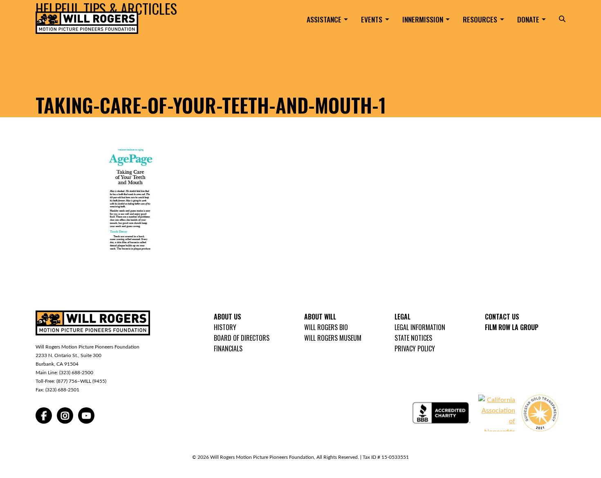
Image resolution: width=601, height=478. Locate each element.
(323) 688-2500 (76, 372)
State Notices (413, 338)
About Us (227, 317)
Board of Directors (241, 338)
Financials (228, 348)
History (225, 327)
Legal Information (420, 327)
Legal (402, 317)
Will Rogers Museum (332, 338)
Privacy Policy (415, 348)
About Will (320, 317)
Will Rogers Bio (326, 327)
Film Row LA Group (511, 327)
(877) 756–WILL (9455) (81, 381)
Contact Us (502, 317)
